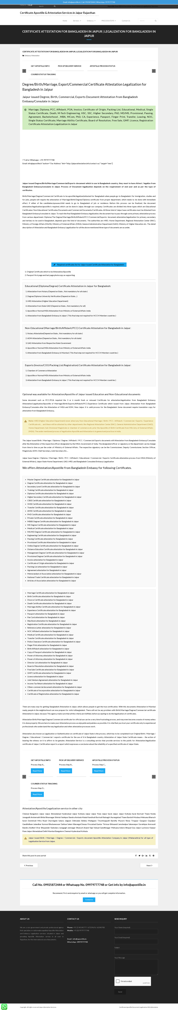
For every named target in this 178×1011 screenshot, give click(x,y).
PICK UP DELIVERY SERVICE (69, 66)
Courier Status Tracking (43, 74)
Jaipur (93, 814)
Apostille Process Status (102, 66)
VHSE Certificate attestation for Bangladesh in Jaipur (49, 504)
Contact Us (89, 900)
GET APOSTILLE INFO (40, 66)
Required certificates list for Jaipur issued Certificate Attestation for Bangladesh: (90, 264)
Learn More (43, 247)
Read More (37, 771)
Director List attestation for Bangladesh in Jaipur (47, 662)
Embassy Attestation (32, 56)
